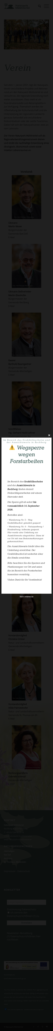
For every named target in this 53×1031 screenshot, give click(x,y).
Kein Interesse (26, 596)
